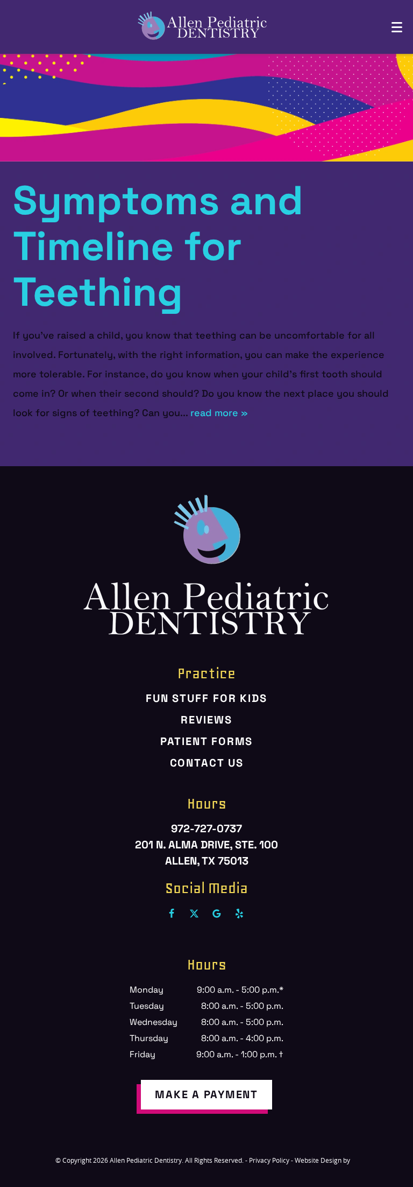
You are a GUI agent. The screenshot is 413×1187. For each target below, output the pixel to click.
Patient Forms (206, 741)
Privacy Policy (269, 1160)
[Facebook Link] (171, 913)
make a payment (206, 1094)
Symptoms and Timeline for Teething (158, 246)
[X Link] (194, 913)
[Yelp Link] (239, 913)
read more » (219, 412)
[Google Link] (216, 913)
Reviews (206, 720)
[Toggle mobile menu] (397, 27)
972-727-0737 (206, 828)
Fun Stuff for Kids (206, 698)
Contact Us (207, 763)
